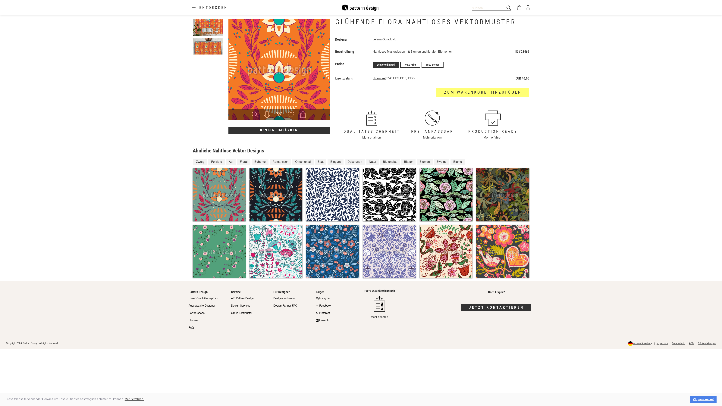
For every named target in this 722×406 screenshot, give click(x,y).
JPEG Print (410, 64)
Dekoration (354, 161)
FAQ (191, 327)
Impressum (662, 343)
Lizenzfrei (379, 78)
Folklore (216, 161)
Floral (244, 161)
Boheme (260, 161)
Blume (457, 161)
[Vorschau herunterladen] (267, 115)
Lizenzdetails (344, 78)
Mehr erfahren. (134, 399)
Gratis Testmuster (241, 313)
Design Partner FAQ (285, 305)
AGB (691, 343)
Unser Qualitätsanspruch (203, 298)
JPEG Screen (432, 64)
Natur (372, 161)
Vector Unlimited (386, 64)
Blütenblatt (390, 161)
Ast (231, 161)
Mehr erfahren (371, 137)
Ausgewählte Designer (202, 305)
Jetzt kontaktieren (496, 307)
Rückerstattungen (707, 343)
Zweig (200, 161)
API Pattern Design (242, 298)
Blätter (408, 161)
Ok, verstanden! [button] (703, 399)
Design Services (240, 305)
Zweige (442, 161)
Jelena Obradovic (384, 39)
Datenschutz (678, 343)
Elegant (335, 161)
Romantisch (280, 161)
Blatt (321, 161)
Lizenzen (194, 320)
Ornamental (303, 161)
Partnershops (197, 313)
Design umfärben (279, 130)
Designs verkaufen (284, 298)
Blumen (424, 161)
